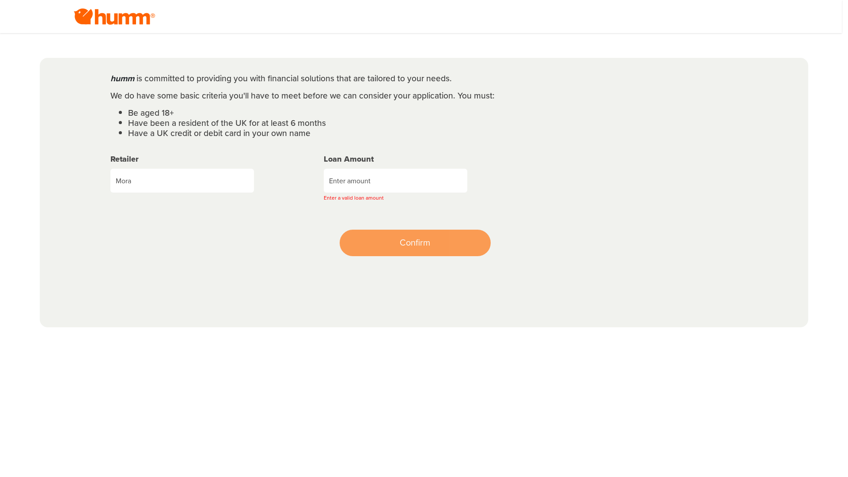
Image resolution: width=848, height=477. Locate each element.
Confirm (415, 242)
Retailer (124, 159)
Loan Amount (349, 159)
